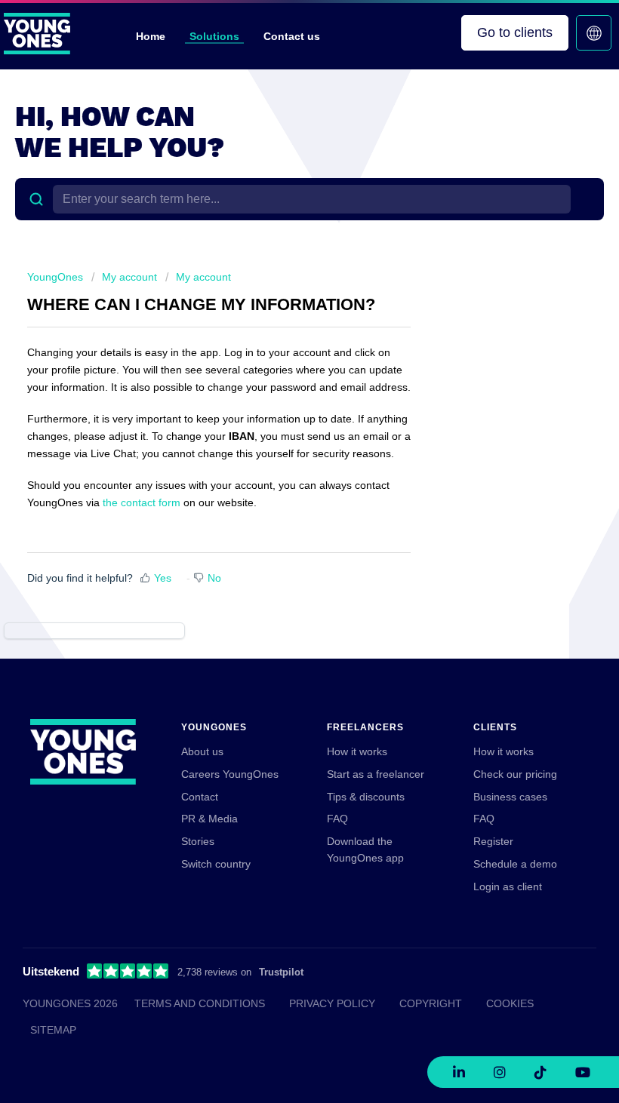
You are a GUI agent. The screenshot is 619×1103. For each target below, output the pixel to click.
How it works (357, 751)
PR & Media (209, 819)
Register (493, 841)
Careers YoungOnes (230, 774)
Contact (199, 797)
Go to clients (515, 32)
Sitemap (53, 1030)
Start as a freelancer (375, 774)
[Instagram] (500, 1072)
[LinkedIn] (459, 1072)
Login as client (507, 886)
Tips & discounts (366, 797)
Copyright (430, 1003)
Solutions (214, 36)
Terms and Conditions (199, 1003)
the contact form (141, 502)
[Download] (281, 547)
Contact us (291, 36)
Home (150, 36)
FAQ (337, 819)
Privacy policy (332, 1003)
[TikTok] (540, 1072)
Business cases (510, 797)
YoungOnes (55, 277)
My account (129, 277)
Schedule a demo (515, 864)
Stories (197, 841)
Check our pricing (515, 774)
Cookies (510, 1003)
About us (202, 751)
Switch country (216, 864)
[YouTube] (582, 1072)
